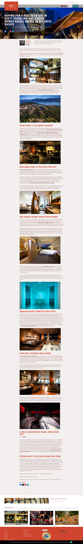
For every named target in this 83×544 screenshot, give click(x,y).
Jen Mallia (28, 40)
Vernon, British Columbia (37, 54)
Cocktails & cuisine (9, 511)
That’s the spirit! (60, 523)
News (16, 511)
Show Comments (24, 491)
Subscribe (75, 6)
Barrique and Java (36, 397)
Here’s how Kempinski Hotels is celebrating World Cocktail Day (39, 522)
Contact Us (26, 530)
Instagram (66, 6)
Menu (70, 6)
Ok (71, 542)
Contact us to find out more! (56, 500)
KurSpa (47, 315)
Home (5, 530)
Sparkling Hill (32, 128)
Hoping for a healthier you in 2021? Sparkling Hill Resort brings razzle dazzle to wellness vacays (28, 20)
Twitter (64, 6)
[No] (81, 542)
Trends (6, 536)
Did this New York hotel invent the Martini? (14, 522)
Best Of (6, 537)
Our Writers (26, 534)
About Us (25, 532)
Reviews (6, 12)
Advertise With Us (27, 536)
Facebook (62, 6)
